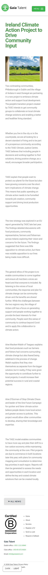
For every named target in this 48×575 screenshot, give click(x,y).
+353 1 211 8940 (19, 545)
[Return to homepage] (13, 8)
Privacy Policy (23, 564)
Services (28, 524)
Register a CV (30, 528)
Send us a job (30, 532)
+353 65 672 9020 (19, 550)
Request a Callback (32, 536)
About (28, 520)
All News (15, 501)
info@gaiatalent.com (16, 554)
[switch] (12, 569)
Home (28, 516)
